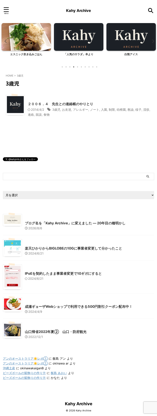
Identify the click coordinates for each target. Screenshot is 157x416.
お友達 (66, 109)
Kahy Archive (78, 10)
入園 (104, 109)
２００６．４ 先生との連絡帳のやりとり (60, 104)
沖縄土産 (9, 368)
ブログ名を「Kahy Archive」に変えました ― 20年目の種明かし (75, 223)
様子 (138, 109)
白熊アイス (131, 54)
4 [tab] (74, 67)
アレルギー (80, 109)
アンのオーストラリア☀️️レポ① (25, 358)
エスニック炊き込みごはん (26, 54)
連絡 (31, 114)
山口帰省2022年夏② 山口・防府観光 (56, 332)
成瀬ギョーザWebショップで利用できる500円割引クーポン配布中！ (78, 307)
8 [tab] (89, 67)
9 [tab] (93, 67)
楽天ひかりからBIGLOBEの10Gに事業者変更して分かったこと (73, 248)
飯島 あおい (59, 373)
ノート (94, 109)
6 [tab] (81, 67)
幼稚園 (121, 109)
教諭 (131, 109)
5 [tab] (77, 67)
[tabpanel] (26, 43)
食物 (46, 114)
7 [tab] (85, 67)
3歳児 (56, 109)
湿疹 (146, 109)
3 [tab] (70, 67)
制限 (112, 109)
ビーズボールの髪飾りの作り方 (24, 373)
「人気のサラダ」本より (78, 54)
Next (151, 41)
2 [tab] (66, 67)
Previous (5, 41)
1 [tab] (62, 67)
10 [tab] (97, 67)
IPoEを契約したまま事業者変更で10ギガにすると (63, 273)
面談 (39, 114)
